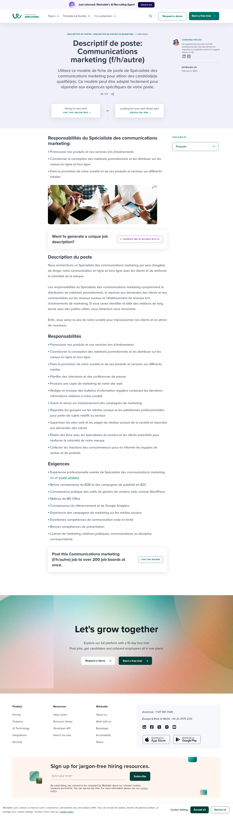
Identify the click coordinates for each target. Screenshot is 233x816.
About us (101, 714)
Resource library (62, 721)
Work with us (103, 721)
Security (17, 742)
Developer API (61, 728)
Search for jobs (62, 735)
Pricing (16, 714)
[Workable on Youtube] (159, 728)
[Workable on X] (167, 728)
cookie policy (67, 811)
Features (17, 721)
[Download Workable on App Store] (156, 739)
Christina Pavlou (192, 40)
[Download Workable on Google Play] (186, 739)
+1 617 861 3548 (164, 712)
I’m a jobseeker (103, 16)
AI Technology (21, 728)
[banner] (107, 239)
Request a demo (173, 16)
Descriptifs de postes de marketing (113, 34)
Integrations (19, 735)
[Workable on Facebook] (152, 728)
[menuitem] (53, 16)
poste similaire (69, 478)
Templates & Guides (74, 16)
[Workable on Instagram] (174, 728)
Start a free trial (201, 16)
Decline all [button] (220, 809)
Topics (51, 16)
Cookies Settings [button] (179, 809)
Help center (60, 714)
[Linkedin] (184, 56)
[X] (189, 56)
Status (99, 742)
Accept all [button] (200, 809)
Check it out (146, 5)
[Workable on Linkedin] (144, 728)
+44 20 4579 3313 (181, 719)
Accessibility (103, 735)
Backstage (102, 728)
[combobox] (151, 16)
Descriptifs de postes (79, 34)
